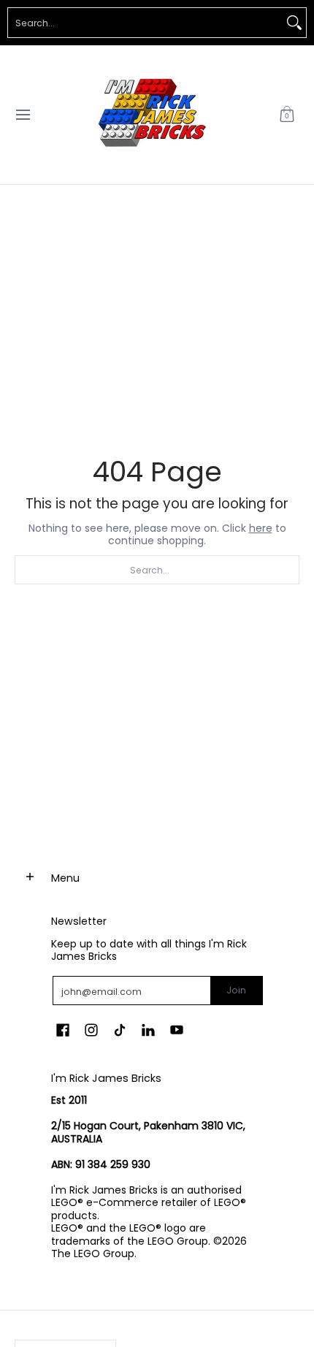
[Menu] (22, 114)
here (260, 528)
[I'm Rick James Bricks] (152, 115)
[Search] (294, 22)
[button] (287, 114)
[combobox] (145, 22)
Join (236, 990)
